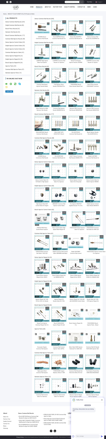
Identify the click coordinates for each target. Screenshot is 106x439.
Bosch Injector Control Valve (13, 49)
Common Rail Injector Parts (13, 69)
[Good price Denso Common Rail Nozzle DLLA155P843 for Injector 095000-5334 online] (92, 27)
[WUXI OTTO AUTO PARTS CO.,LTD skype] (21, 84)
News (89, 7)
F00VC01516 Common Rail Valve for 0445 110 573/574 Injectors (93, 229)
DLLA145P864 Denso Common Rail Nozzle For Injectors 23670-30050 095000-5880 (28, 425)
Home (31, 7)
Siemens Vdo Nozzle (11, 32)
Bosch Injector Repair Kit (12, 62)
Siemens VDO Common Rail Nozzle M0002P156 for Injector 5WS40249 (75, 110)
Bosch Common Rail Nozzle (13, 35)
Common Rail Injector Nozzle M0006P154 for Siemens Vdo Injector (59, 110)
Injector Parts (9, 66)
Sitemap (5, 428)
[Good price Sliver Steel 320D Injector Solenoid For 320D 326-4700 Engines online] (75, 338)
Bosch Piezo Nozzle (11, 28)
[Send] (102, 436)
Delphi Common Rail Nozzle (13, 25)
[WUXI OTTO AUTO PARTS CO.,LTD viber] (7, 87)
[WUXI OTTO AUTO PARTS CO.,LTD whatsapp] (12, 84)
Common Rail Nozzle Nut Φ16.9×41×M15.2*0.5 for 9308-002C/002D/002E (75, 372)
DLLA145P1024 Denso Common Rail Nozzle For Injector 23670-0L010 (28, 417)
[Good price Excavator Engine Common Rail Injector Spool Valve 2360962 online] (42, 338)
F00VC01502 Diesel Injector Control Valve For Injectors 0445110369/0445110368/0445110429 (79, 229)
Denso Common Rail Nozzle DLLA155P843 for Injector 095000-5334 (92, 38)
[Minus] (102, 400)
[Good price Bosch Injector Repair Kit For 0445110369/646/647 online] (75, 314)
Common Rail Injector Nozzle (13, 39)
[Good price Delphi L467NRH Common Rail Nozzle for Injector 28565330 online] (92, 147)
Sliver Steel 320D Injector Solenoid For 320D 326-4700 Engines (75, 348)
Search (81, 2)
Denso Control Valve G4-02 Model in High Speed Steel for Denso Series (42, 181)
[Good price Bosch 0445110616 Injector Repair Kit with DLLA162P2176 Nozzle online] (58, 314)
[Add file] (73, 436)
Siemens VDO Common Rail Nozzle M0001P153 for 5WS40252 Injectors (92, 110)
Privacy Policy (20, 437)
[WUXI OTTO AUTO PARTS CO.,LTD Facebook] (7, 2)
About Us (48, 7)
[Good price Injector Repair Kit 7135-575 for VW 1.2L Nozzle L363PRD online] (42, 290)
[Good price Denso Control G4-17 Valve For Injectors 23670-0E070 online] (58, 171)
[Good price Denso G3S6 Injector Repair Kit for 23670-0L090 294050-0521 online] (75, 266)
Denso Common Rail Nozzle (13, 22)
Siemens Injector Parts (12, 73)
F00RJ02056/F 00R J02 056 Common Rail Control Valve (55, 423)
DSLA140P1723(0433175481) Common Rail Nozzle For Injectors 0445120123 (29, 421)
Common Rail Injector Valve (13, 52)
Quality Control (69, 7)
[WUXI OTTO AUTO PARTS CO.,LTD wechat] (16, 84)
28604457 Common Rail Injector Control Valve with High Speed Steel (59, 205)
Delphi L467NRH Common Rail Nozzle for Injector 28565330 (92, 157)
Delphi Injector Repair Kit (12, 59)
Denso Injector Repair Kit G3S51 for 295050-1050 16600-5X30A (92, 277)
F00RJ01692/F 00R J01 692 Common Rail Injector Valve (55, 415)
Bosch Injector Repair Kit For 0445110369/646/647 (75, 324)
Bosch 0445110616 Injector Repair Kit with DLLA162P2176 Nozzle (59, 324)
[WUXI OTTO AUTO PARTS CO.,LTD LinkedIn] (10, 2)
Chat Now (89, 2)
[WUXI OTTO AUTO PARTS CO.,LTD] (16, 7)
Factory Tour (57, 7)
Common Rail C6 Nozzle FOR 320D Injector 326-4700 (92, 348)
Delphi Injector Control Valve (13, 45)
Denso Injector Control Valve (13, 42)
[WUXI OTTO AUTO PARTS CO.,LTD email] (7, 84)
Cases (95, 7)
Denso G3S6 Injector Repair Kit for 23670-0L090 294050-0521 (75, 277)
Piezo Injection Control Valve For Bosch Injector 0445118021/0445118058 (54, 419)
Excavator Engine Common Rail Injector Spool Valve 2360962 (42, 348)
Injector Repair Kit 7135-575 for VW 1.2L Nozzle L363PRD (42, 301)
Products (39, 7)
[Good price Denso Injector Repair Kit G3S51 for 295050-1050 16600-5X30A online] (92, 266)
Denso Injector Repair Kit (12, 56)
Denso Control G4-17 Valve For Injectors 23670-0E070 (59, 181)
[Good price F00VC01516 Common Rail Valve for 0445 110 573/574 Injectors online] (92, 218)
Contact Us (81, 7)
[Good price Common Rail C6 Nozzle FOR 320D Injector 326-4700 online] (92, 338)
